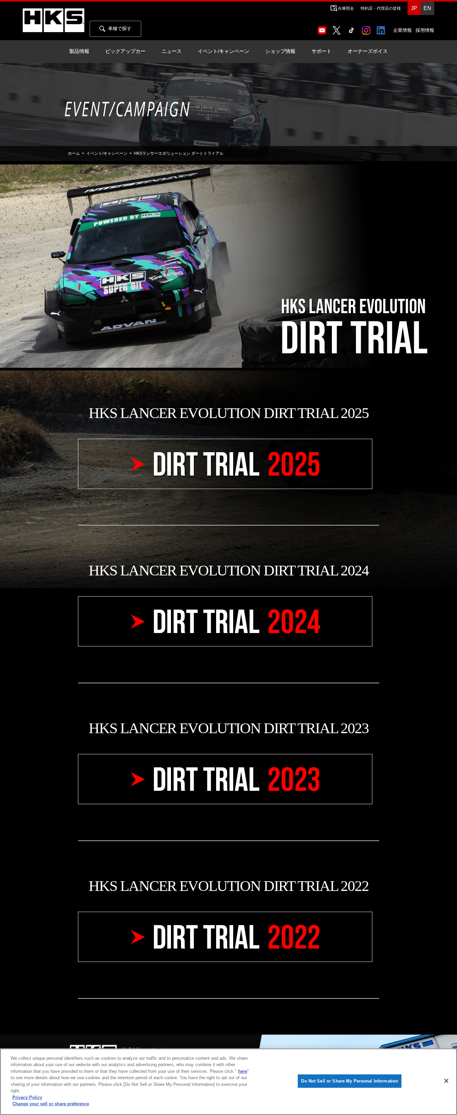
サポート (321, 51)
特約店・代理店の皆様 (381, 8)
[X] (338, 28)
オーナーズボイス (368, 51)
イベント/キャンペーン (223, 51)
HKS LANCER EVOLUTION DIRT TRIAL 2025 (229, 413)
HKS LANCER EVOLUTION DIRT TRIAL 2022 (229, 886)
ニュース (172, 51)
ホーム (74, 153)
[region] (228, 1081)
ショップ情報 (280, 51)
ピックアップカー (125, 51)
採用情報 (425, 30)
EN (427, 8)
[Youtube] (323, 28)
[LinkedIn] (383, 28)
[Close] (446, 1080)
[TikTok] (352, 28)
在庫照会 (346, 8)
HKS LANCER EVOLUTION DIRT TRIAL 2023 (229, 728)
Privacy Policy (27, 1097)
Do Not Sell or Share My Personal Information (349, 1081)
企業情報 (402, 30)
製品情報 (79, 51)
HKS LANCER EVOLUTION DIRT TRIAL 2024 (229, 570)
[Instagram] (367, 28)
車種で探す (119, 28)
